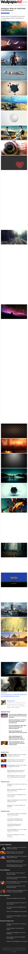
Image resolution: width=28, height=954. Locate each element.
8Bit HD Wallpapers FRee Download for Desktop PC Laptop (16, 873)
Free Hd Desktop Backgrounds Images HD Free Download (16, 903)
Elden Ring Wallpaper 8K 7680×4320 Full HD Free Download (18, 731)
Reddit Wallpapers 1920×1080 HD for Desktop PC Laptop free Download (16, 760)
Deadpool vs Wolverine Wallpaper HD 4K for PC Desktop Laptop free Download (17, 891)
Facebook (22, 705)
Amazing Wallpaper (9, 5)
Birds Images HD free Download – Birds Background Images (16, 886)
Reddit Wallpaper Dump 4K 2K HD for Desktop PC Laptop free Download (16, 771)
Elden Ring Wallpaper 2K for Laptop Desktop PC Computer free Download (17, 743)
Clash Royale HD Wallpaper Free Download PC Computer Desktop (15, 819)
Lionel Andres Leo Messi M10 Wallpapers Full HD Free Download (17, 814)
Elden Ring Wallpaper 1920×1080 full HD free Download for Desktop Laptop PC (17, 727)
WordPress (14, 951)
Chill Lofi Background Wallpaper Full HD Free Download (16, 795)
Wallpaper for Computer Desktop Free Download (16, 806)
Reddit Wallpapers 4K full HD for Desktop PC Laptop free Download (17, 766)
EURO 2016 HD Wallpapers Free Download (17, 911)
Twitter (12, 707)
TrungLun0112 (11, 701)
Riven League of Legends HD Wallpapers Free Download (16, 937)
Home (2, 5)
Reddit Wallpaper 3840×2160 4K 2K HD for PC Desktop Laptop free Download (16, 776)
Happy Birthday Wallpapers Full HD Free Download (16, 933)
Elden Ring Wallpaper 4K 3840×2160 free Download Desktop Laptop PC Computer (17, 738)
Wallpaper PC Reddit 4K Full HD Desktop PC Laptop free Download (16, 755)
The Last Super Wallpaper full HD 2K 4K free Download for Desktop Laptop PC (18, 716)
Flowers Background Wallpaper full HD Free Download (17, 916)
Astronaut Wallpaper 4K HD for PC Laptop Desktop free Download (17, 830)
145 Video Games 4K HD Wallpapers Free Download (16, 907)
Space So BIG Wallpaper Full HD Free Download (15, 835)
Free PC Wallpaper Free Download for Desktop (15, 929)
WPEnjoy (18, 949)
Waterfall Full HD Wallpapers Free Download (17, 941)
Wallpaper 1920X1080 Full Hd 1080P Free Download (17, 784)
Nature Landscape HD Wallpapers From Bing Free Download (16, 790)
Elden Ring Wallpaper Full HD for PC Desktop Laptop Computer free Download (17, 721)
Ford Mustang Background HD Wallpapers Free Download (14, 825)
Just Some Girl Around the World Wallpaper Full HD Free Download (17, 878)
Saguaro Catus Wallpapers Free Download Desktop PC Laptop (17, 800)
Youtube (9, 707)
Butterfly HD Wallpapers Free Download (16, 898)
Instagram (17, 707)
